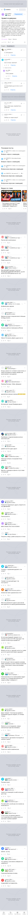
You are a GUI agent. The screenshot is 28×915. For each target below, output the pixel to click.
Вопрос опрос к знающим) (10, 162)
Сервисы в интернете (14, 325)
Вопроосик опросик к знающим (12, 169)
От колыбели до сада (14, 237)
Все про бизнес (11, 402)
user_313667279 (7, 150)
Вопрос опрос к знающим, (10, 154)
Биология (10, 723)
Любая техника (12, 268)
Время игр (11, 790)
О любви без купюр (13, 456)
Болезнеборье (11, 368)
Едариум (10, 871)
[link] (11, 200)
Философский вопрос (16, 158)
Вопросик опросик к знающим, (11, 176)
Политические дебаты (14, 590)
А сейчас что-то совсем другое (18, 150)
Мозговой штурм (13, 801)
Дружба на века (10, 15)
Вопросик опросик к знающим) (12, 183)
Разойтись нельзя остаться (14, 635)
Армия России (12, 813)
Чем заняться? (15, 173)
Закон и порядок (12, 674)
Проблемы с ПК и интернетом (14, 735)
